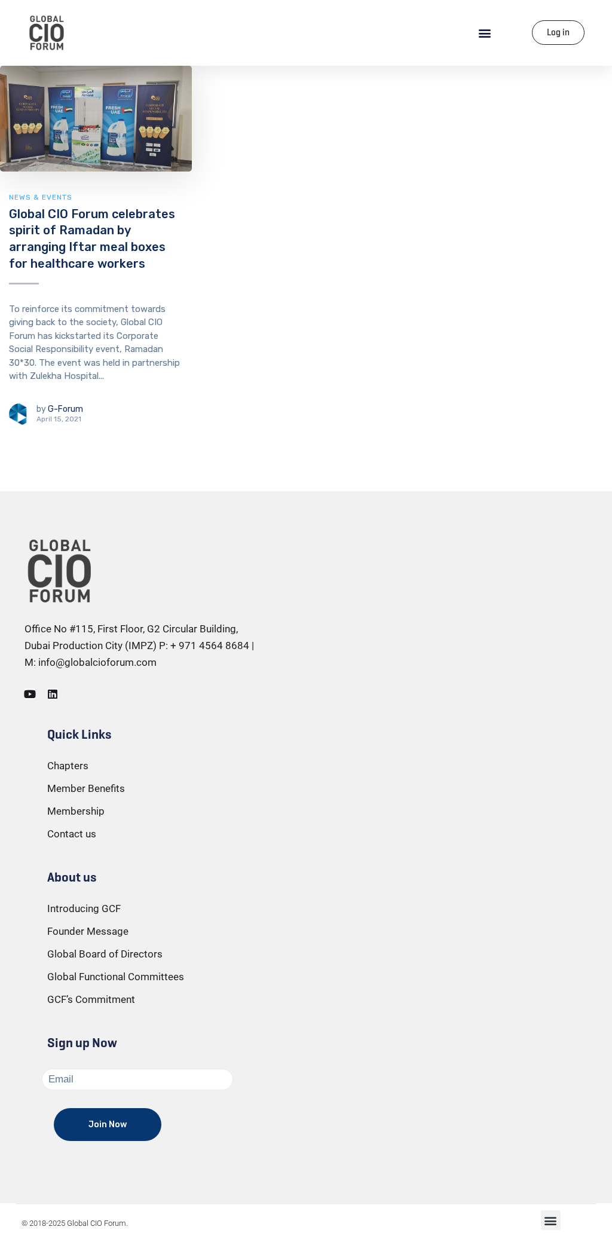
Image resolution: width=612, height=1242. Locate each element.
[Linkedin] (52, 694)
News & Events (40, 197)
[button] (485, 32)
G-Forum (65, 409)
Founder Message (87, 931)
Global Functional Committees (115, 977)
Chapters (67, 766)
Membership (76, 811)
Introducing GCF (84, 908)
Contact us (71, 834)
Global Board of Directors (105, 954)
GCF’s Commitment (91, 999)
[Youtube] (30, 694)
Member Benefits (86, 788)
